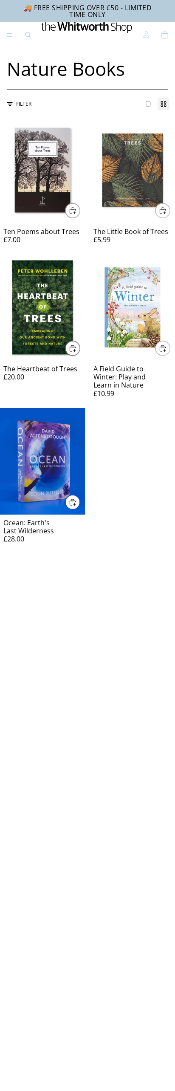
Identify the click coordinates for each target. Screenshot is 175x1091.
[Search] (28, 35)
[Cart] (164, 35)
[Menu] (10, 35)
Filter (23, 103)
